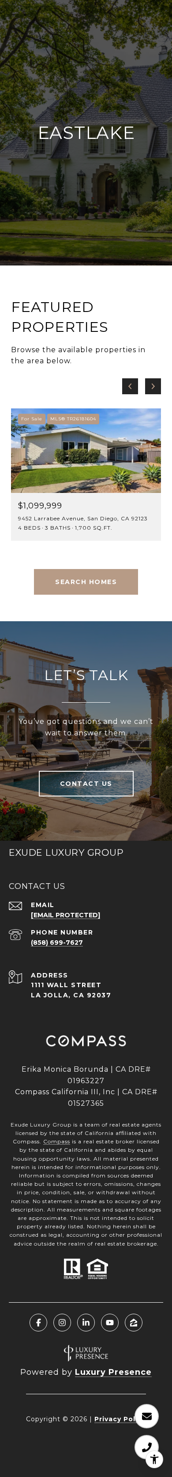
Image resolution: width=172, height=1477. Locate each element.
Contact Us (86, 784)
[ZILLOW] (133, 1322)
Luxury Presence (113, 1372)
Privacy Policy (120, 1419)
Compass (56, 1141)
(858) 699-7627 (57, 942)
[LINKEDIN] (86, 1322)
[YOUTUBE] (110, 1322)
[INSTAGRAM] (62, 1322)
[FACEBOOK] (38, 1322)
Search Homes (86, 582)
